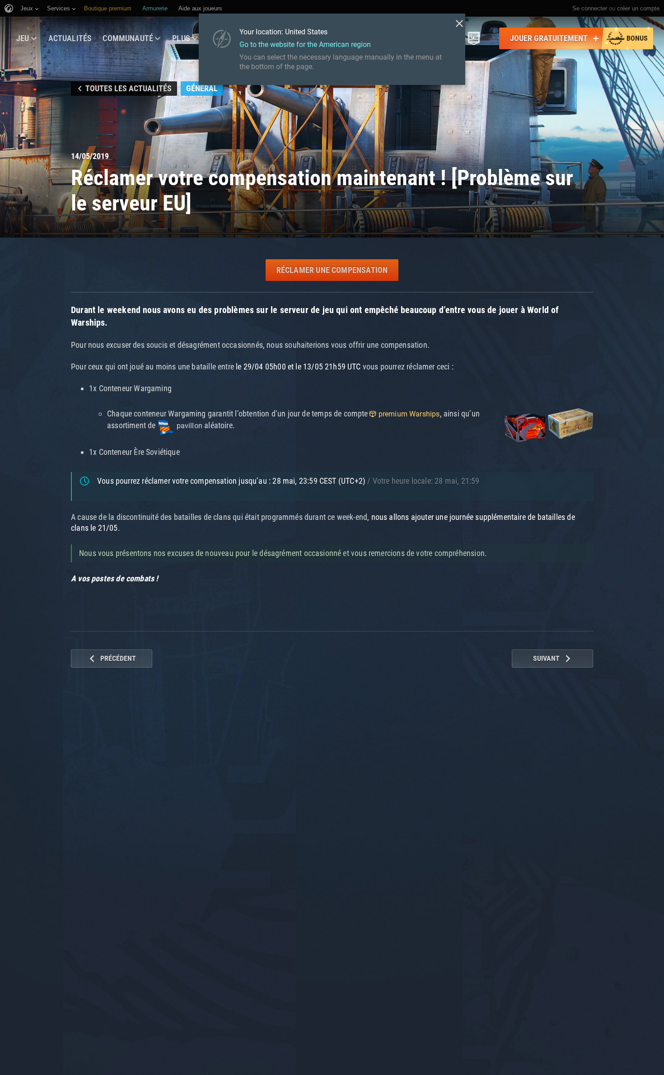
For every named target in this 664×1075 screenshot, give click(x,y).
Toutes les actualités (128, 88)
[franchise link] (474, 38)
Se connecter (589, 8)
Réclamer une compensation (332, 270)
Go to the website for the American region (305, 44)
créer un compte (638, 8)
